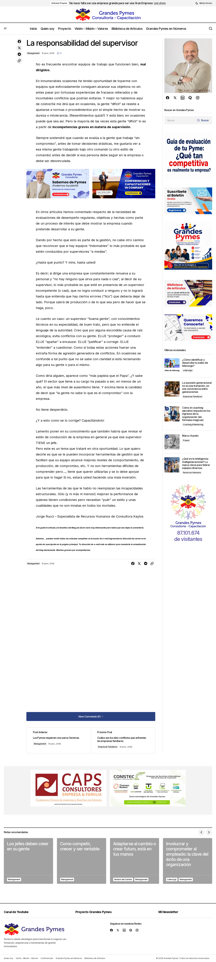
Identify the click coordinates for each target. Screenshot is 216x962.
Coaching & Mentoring (193, 424)
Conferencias (47, 958)
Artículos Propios (59, 3)
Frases (186, 440)
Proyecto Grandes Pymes (93, 912)
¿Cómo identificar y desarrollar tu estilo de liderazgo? (195, 362)
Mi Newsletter (168, 912)
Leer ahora (160, 3)
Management (33, 53)
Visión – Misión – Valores (27, 958)
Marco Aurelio (190, 435)
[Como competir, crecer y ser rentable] (81, 861)
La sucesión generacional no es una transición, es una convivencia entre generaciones (197, 387)
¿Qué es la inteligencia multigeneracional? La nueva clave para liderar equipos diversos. (196, 463)
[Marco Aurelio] (172, 441)
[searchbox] (180, 120)
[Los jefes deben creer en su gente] (28, 861)
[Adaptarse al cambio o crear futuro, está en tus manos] (134, 861)
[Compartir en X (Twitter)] (19, 48)
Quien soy (8, 958)
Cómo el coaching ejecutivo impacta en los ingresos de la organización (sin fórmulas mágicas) (196, 414)
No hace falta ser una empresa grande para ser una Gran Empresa (111, 3)
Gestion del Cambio (123, 879)
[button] (203, 3)
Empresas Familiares (107, 747)
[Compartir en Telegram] (19, 54)
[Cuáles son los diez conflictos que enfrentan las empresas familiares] (123, 740)
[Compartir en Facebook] (19, 41)
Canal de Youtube (16, 912)
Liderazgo (187, 370)
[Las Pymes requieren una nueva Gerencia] (59, 740)
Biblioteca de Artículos (95, 958)
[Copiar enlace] (19, 61)
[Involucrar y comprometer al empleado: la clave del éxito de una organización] (187, 861)
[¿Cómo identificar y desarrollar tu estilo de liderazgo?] (172, 365)
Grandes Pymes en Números (69, 958)
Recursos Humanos (192, 472)
